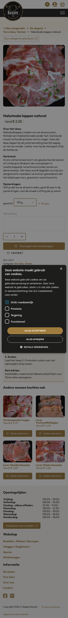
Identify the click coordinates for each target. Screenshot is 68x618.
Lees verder (11, 294)
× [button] (61, 269)
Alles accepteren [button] (35, 330)
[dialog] (34, 309)
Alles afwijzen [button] (35, 339)
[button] (34, 347)
